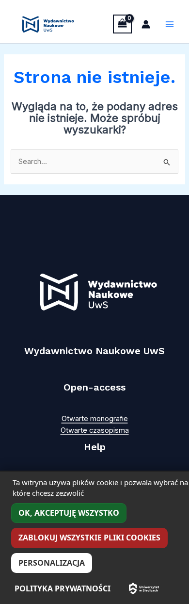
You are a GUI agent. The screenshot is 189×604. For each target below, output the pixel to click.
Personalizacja (51, 562)
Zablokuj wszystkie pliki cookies (89, 537)
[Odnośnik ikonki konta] (146, 24)
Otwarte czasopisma (95, 430)
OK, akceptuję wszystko (68, 512)
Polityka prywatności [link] (62, 588)
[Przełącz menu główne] (169, 24)
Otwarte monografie (95, 418)
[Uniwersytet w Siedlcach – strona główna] (144, 588)
